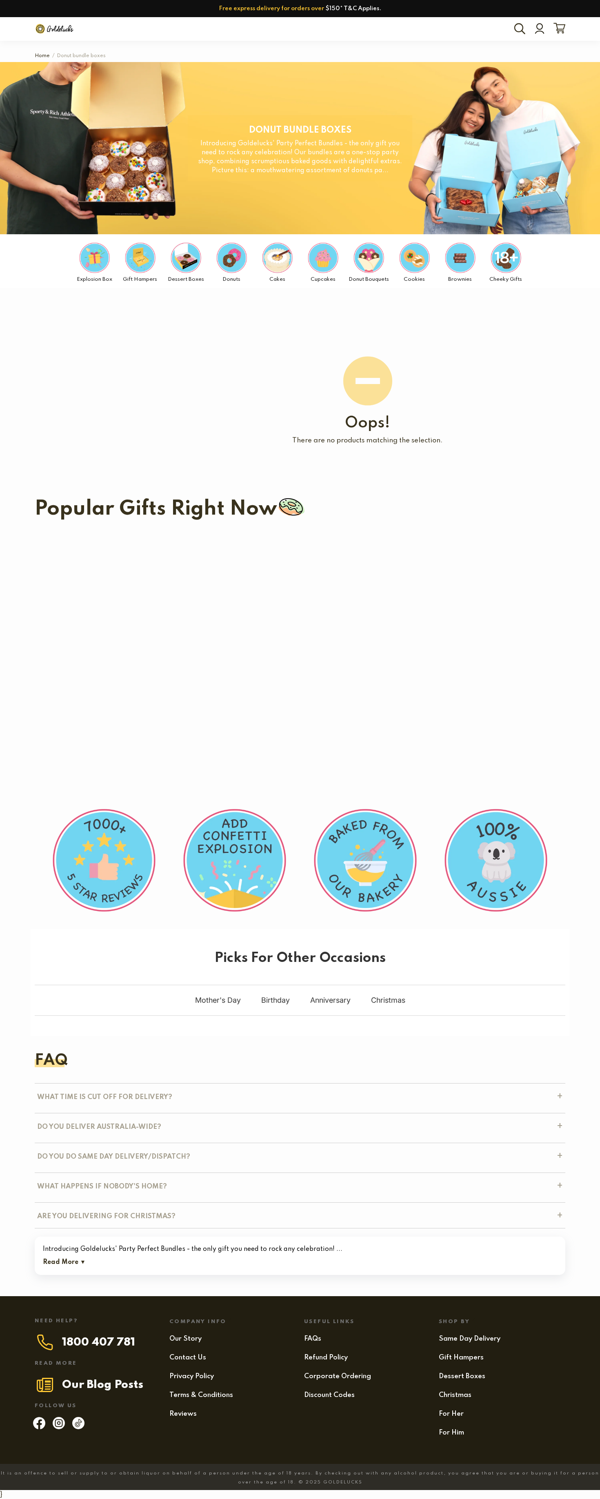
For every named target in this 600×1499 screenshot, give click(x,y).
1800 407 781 (98, 1342)
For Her (451, 1413)
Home (42, 55)
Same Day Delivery (469, 1338)
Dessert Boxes (462, 1376)
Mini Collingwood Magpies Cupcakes (207, 552)
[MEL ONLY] (82, 536)
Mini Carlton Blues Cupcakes (83, 552)
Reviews (183, 1413)
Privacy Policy (191, 1376)
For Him (451, 1432)
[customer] (540, 29)
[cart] (557, 29)
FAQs (312, 1338)
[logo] (55, 29)
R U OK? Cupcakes (281, 609)
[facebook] (39, 1427)
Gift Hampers (461, 1357)
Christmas (455, 1395)
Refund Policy (326, 1357)
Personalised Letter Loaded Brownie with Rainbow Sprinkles (230, 680)
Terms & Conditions (201, 1395)
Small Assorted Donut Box (78, 680)
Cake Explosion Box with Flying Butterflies (397, 609)
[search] (521, 29)
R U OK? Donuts (511, 609)
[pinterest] (78, 1427)
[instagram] (59, 1427)
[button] (187, 622)
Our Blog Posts (102, 1385)
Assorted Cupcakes (95, 609)
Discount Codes (329, 1395)
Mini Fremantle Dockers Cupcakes (367, 552)
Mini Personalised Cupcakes (146, 750)
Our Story (185, 1338)
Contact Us (187, 1357)
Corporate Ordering (337, 1376)
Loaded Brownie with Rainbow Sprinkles (417, 680)
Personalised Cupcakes (202, 609)
